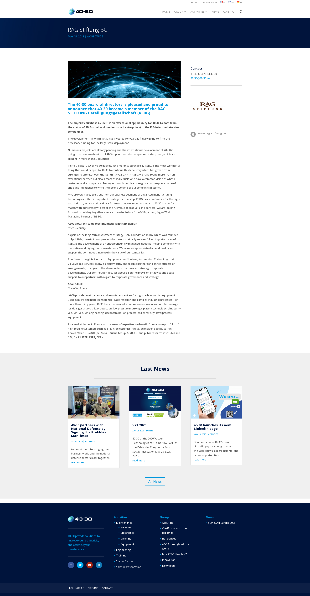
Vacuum (126, 527)
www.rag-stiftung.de (212, 133)
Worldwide (95, 36)
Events (149, 430)
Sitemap (93, 588)
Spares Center (124, 561)
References (169, 538)
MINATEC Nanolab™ (174, 554)
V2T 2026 (139, 425)
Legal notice (76, 588)
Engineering (123, 550)
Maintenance (124, 523)
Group (178, 11)
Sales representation (128, 567)
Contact (229, 11)
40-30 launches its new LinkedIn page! (212, 427)
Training (121, 555)
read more (77, 462)
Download (168, 565)
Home (166, 11)
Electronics (127, 533)
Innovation (169, 560)
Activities (197, 11)
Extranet (195, 3)
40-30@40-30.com (201, 78)
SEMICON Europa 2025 (222, 523)
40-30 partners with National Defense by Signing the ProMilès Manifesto (88, 430)
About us (167, 523)
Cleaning (126, 538)
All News (155, 481)
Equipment (127, 544)
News (215, 11)
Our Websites (208, 3)
